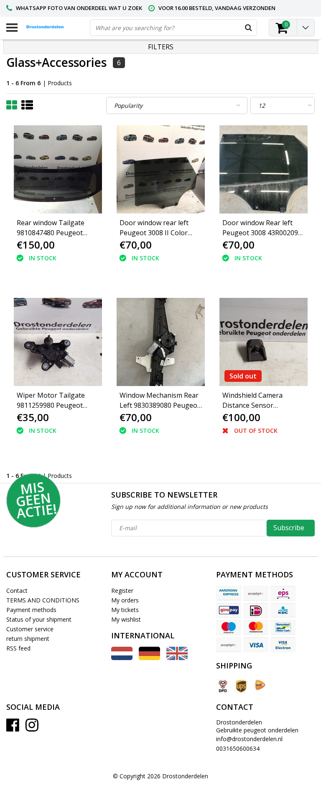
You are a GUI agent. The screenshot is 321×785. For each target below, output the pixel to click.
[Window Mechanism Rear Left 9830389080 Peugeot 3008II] (160, 342)
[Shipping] (222, 686)
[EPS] (283, 593)
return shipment (27, 639)
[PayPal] (228, 644)
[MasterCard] (255, 627)
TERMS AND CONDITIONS (42, 600)
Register (122, 590)
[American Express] (228, 593)
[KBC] (283, 610)
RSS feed (18, 648)
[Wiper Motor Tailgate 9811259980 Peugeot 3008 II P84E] (58, 342)
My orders (125, 600)
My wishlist (126, 619)
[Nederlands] (121, 658)
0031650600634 (238, 748)
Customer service (30, 629)
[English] (177, 658)
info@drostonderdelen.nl (249, 739)
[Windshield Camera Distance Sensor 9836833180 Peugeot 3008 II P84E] (263, 342)
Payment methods (31, 610)
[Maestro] (228, 627)
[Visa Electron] (283, 644)
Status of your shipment (38, 619)
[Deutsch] (149, 658)
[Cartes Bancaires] (255, 593)
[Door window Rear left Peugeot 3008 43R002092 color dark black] (263, 169)
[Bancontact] (283, 627)
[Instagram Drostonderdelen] (31, 728)
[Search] (248, 27)
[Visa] (255, 644)
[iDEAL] (255, 610)
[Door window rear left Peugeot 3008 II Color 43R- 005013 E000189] (160, 169)
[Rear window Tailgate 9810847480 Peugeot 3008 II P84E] (58, 169)
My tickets (125, 610)
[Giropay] (228, 610)
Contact (17, 590)
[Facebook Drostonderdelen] (12, 728)
